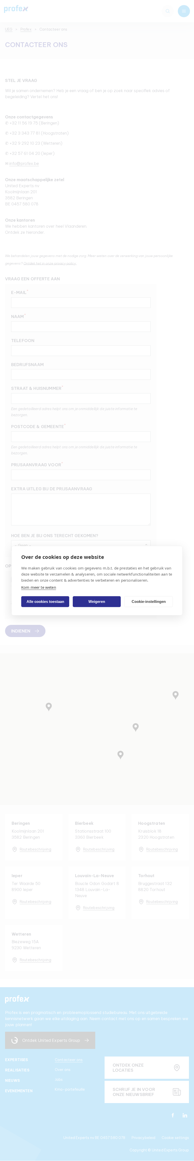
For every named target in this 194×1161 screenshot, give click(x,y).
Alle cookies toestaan (45, 601)
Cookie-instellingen (149, 601)
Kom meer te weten (38, 586)
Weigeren (96, 601)
